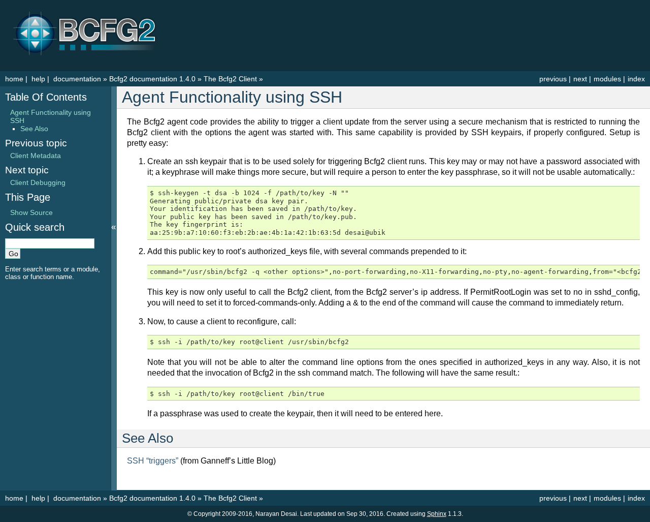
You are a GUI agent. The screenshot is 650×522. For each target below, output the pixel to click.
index (636, 79)
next (580, 79)
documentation (78, 79)
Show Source (31, 212)
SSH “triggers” (152, 460)
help (38, 79)
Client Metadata (35, 155)
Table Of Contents (46, 97)
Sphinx (436, 513)
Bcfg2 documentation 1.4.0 (152, 79)
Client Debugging (38, 182)
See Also (34, 129)
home (14, 79)
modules (607, 79)
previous (553, 79)
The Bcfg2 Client (230, 79)
